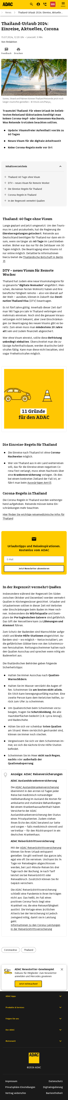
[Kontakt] (45, 4)
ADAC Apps (11, 996)
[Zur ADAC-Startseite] (8, 4)
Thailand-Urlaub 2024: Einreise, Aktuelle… (40, 12)
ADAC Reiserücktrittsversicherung (40, 847)
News (8, 12)
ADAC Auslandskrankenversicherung (37, 787)
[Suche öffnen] (31, 4)
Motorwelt (11, 1041)
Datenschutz (56, 1081)
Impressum (11, 1081)
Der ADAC (10, 1030)
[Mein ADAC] (38, 4)
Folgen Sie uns (12, 1018)
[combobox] (34, 559)
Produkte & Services (15, 1007)
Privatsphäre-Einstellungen (20, 1087)
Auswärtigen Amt (38, 482)
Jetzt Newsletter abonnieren (34, 568)
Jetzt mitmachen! (28, 983)
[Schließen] (62, 969)
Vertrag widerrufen (15, 1093)
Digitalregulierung (53, 1087)
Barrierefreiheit (54, 1093)
